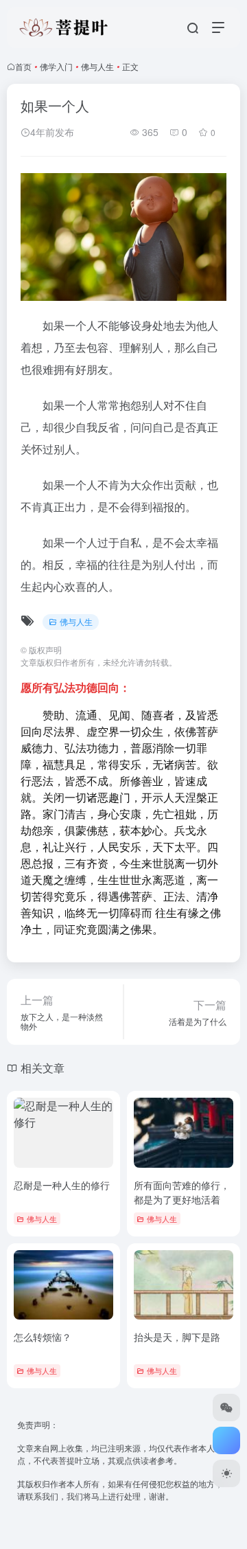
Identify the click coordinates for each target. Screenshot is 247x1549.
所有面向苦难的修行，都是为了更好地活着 (182, 1192)
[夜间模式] (226, 1473)
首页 (23, 66)
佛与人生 (97, 66)
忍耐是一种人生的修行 (62, 1185)
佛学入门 (56, 66)
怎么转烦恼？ (42, 1337)
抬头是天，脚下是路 (177, 1337)
